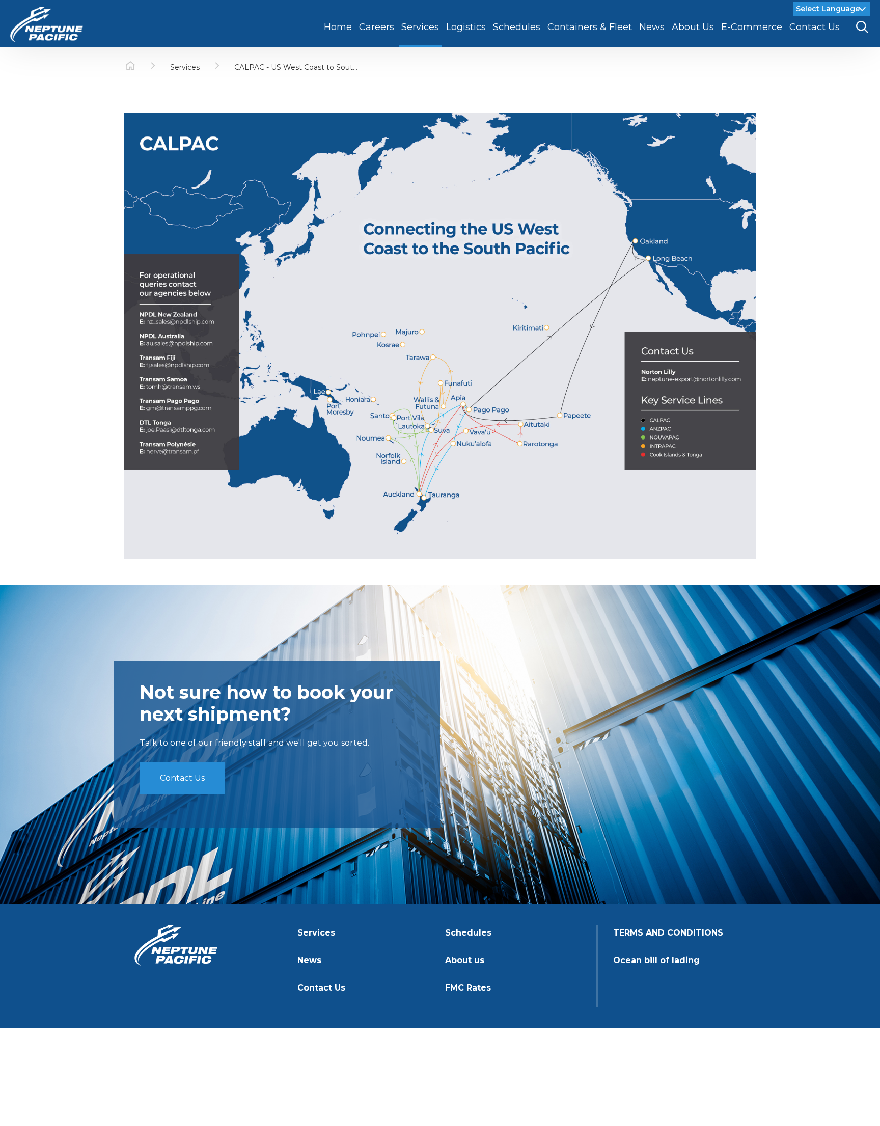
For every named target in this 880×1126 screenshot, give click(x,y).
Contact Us (182, 778)
